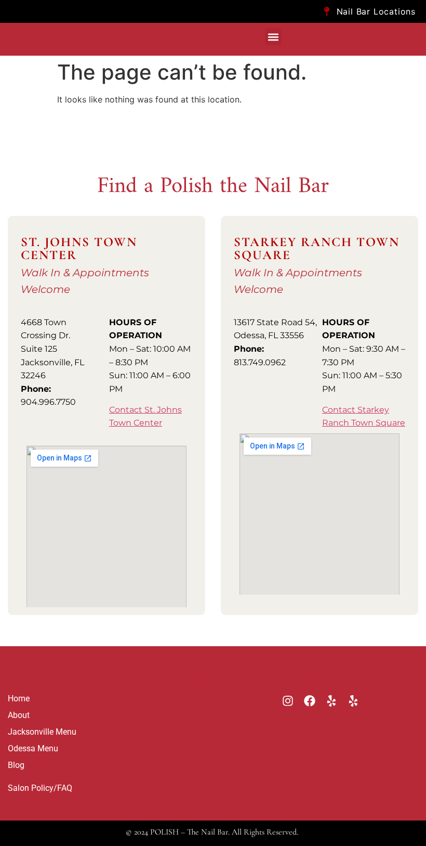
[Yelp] (331, 701)
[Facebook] (310, 701)
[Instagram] (288, 701)
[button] (273, 36)
